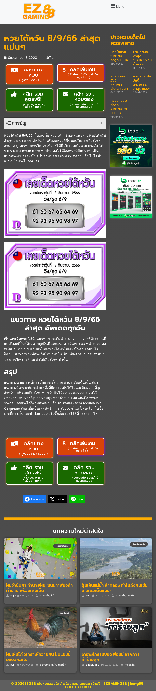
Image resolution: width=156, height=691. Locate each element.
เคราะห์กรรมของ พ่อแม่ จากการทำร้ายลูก (111, 657)
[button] (117, 6)
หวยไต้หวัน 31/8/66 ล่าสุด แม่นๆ (119, 56)
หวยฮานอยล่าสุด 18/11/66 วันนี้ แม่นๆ (142, 58)
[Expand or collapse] (101, 123)
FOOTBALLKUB (78, 687)
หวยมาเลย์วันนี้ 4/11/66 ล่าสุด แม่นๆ (119, 82)
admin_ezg (92, 664)
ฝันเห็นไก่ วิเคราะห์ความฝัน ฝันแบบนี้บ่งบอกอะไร (38, 657)
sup (12, 595)
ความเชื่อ (44, 595)
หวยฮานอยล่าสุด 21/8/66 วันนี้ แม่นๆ (119, 107)
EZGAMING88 (115, 683)
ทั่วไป (53, 595)
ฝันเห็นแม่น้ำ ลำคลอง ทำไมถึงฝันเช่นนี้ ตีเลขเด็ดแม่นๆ (115, 588)
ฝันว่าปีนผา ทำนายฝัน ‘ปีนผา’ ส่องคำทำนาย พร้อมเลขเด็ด (39, 588)
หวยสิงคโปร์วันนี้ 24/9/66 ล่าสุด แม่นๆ (142, 82)
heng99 (136, 683)
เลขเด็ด (130, 595)
